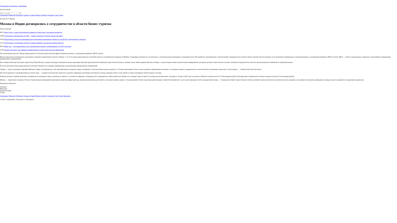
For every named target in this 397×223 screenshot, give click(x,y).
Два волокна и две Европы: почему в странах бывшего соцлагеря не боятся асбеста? (34, 43)
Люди (61, 15)
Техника (26, 15)
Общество (12, 15)
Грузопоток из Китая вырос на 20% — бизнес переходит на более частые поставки (33, 36)
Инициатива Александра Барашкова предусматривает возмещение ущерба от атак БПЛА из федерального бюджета (45, 39)
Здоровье (50, 15)
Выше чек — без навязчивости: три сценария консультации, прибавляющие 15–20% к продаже (37, 46)
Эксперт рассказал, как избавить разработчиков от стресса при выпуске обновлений (34, 50)
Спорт (56, 15)
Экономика (4, 15)
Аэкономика (13, 6)
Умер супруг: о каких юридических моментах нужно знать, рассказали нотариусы (33, 32)
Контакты (67, 96)
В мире (32, 15)
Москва (38, 15)
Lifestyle (44, 15)
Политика (19, 15)
